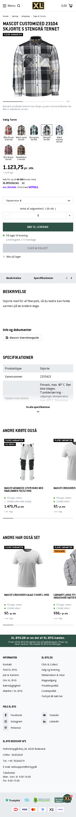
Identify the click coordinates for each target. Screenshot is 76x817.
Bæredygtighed (11, 685)
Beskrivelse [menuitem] (13, 278)
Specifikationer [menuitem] (43, 278)
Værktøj (15, 16)
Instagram (16, 721)
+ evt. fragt (8, 511)
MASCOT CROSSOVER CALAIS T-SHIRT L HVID (26, 595)
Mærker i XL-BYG (12, 691)
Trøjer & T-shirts (39, 16)
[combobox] (38, 200)
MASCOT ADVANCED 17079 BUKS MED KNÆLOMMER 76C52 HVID (23, 490)
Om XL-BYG (9, 680)
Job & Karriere (11, 675)
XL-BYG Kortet (11, 182)
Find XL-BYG (10, 670)
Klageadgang (49, 680)
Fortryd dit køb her (52, 696)
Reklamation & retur (53, 675)
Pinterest (16, 727)
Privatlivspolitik (50, 685)
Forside (5, 16)
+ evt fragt (8, 172)
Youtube (54, 715)
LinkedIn (54, 721)
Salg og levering (51, 670)
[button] (6, 215)
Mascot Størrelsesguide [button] (24, 337)
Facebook (16, 715)
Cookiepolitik (49, 691)
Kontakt (7, 664)
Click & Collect (50, 664)
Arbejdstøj (26, 16)
